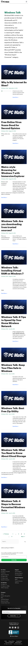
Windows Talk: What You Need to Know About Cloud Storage (13, 453)
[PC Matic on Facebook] (10, 628)
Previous (6, 534)
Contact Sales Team (5, 602)
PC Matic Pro (4, 584)
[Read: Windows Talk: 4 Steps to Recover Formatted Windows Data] (14, 491)
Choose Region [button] (14, 636)
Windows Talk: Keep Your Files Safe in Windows (13, 368)
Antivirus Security (5, 574)
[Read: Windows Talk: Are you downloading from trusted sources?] (14, 210)
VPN (4, 576)
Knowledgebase (18, 575)
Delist (4, 578)
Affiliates (17, 582)
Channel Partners (19, 581)
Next (23, 536)
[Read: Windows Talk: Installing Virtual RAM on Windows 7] (14, 257)
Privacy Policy (11, 641)
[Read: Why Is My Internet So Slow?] (14, 72)
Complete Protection (5, 572)
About (2, 594)
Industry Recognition (5, 595)
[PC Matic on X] (15, 628)
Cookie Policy (19, 641)
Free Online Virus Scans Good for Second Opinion (11, 125)
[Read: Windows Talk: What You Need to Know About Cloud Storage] (14, 439)
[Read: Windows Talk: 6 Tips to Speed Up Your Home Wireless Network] (14, 306)
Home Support (18, 571)
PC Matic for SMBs (5, 586)
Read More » (16, 97)
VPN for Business (5, 587)
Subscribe (13, 615)
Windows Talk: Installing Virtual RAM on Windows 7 (12, 270)
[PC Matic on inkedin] (12, 628)
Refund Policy (18, 642)
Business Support (19, 573)
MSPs (16, 579)
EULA (6, 641)
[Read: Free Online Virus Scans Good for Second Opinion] (14, 111)
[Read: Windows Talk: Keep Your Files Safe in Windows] (14, 354)
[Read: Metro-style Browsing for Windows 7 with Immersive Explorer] (14, 156)
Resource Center (4, 601)
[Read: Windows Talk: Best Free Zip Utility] (14, 398)
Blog (2, 597)
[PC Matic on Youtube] (18, 628)
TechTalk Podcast (5, 599)
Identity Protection (5, 579)
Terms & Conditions (9, 642)
